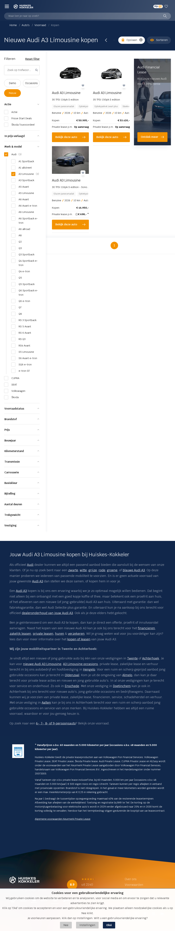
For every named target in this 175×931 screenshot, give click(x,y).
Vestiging (10, 525)
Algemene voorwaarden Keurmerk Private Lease (62, 818)
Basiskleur (10, 483)
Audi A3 (21, 591)
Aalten (46, 702)
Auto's (26, 25)
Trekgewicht (12, 515)
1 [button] (114, 245)
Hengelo (89, 669)
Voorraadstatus (14, 408)
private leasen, (43, 634)
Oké (109, 925)
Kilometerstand (14, 451)
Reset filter (32, 59)
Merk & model (13, 146)
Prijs (7, 429)
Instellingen (87, 925)
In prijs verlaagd (14, 136)
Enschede (72, 686)
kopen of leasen (78, 639)
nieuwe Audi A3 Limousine (42, 664)
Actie (7, 104)
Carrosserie (11, 472)
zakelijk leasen (20, 634)
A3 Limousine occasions (80, 664)
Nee (65, 925)
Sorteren (162, 40)
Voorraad (41, 25)
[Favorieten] (167, 6)
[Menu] (7, 6)
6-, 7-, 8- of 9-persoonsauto (56, 723)
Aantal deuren (13, 504)
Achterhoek (150, 658)
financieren (146, 628)
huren (59, 634)
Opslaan (131, 40)
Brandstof (10, 419)
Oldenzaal (72, 675)
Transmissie (12, 461)
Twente (132, 658)
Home (13, 25)
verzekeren (76, 634)
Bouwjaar (10, 440)
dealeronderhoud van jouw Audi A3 (47, 613)
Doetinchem (122, 686)
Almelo (127, 675)
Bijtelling (9, 493)
